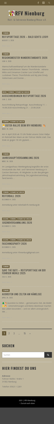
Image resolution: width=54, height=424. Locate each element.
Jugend (5, 219)
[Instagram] (43, 2)
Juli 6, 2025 (6, 277)
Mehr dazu (6, 46)
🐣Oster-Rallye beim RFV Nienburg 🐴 (24, 125)
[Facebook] (38, 2)
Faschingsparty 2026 (14, 243)
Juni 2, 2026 (6, 99)
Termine (6, 33)
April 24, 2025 (7, 298)
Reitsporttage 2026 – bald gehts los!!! (25, 37)
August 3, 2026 (8, 40)
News (5, 92)
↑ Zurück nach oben (27, 403)
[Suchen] (5, 2)
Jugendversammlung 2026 (17, 222)
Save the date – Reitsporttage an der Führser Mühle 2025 (24, 271)
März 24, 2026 (7, 129)
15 (25, 333)
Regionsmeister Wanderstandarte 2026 (24, 57)
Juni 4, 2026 (6, 61)
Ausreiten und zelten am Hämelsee (22, 294)
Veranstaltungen (22, 92)
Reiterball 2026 (11, 196)
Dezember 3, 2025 (9, 226)
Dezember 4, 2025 (9, 199)
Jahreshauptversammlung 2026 (20, 158)
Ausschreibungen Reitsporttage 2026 (24, 96)
